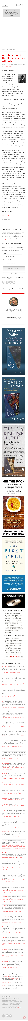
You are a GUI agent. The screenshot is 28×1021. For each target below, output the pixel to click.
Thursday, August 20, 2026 (15, 816)
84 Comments (6, 219)
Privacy (16, 273)
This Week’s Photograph (7, 778)
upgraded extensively (9, 981)
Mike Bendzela (5, 763)
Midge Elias (4, 886)
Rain (3, 752)
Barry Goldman (5, 821)
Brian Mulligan (5, 666)
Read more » (6, 215)
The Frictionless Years (7, 707)
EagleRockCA (5, 689)
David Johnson (8, 67)
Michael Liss (5, 798)
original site (6, 976)
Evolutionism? (5, 672)
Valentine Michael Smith (7, 874)
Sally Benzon (5, 677)
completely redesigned (14, 978)
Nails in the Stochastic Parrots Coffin (10, 867)
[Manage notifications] (24, 1017)
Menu (6, 5)
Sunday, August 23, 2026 (14, 672)
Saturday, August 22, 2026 (8, 696)
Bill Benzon (4, 810)
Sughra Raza (5, 783)
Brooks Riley (5, 773)
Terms (13, 273)
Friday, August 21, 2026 (7, 769)
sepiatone (4, 862)
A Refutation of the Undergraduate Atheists (14, 58)
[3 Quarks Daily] (19, 6)
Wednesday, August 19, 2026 (18, 848)
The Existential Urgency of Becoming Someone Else (13, 879)
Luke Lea (4, 937)
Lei (2, 701)
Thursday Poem (5, 793)
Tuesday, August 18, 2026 (12, 892)
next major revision (6, 982)
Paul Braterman (5, 949)
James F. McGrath (6, 740)
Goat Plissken (5, 840)
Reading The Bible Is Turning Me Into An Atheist (12, 695)
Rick (3, 789)
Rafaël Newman (5, 961)
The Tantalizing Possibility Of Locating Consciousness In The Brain (10, 942)
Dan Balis (18, 981)
